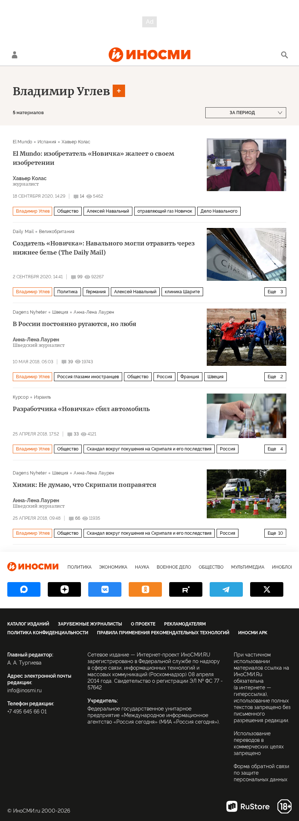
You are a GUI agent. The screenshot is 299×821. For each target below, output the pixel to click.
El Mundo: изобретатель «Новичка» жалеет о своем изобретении (93, 158)
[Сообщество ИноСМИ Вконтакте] (104, 589)
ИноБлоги (284, 567)
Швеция (60, 312)
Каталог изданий (28, 624)
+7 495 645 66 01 (27, 711)
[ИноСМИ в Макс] (23, 589)
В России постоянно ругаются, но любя (74, 324)
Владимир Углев (61, 91)
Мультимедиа (247, 567)
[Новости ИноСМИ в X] (266, 589)
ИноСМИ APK (252, 632)
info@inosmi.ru (24, 690)
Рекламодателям (185, 624)
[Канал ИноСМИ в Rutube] (185, 589)
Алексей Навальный (108, 211)
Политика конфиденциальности (47, 632)
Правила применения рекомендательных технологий (163, 632)
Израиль (42, 397)
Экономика (113, 567)
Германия (96, 291)
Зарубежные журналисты (90, 624)
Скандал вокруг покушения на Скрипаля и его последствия (149, 449)
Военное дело (174, 567)
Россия (164, 376)
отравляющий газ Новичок (164, 211)
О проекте (143, 624)
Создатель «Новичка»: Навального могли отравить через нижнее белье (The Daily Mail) (104, 248)
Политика (67, 291)
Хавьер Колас (76, 141)
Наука (142, 567)
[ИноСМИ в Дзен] (64, 589)
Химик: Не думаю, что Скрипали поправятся (84, 484)
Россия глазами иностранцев (88, 376)
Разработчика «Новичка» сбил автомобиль (81, 409)
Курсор (20, 397)
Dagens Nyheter (30, 312)
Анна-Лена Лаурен (94, 312)
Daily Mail (23, 231)
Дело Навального (219, 211)
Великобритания (56, 231)
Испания (47, 141)
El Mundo (22, 141)
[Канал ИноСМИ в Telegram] (226, 589)
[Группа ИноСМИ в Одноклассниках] (145, 589)
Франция (189, 376)
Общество (67, 211)
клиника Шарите (182, 291)
